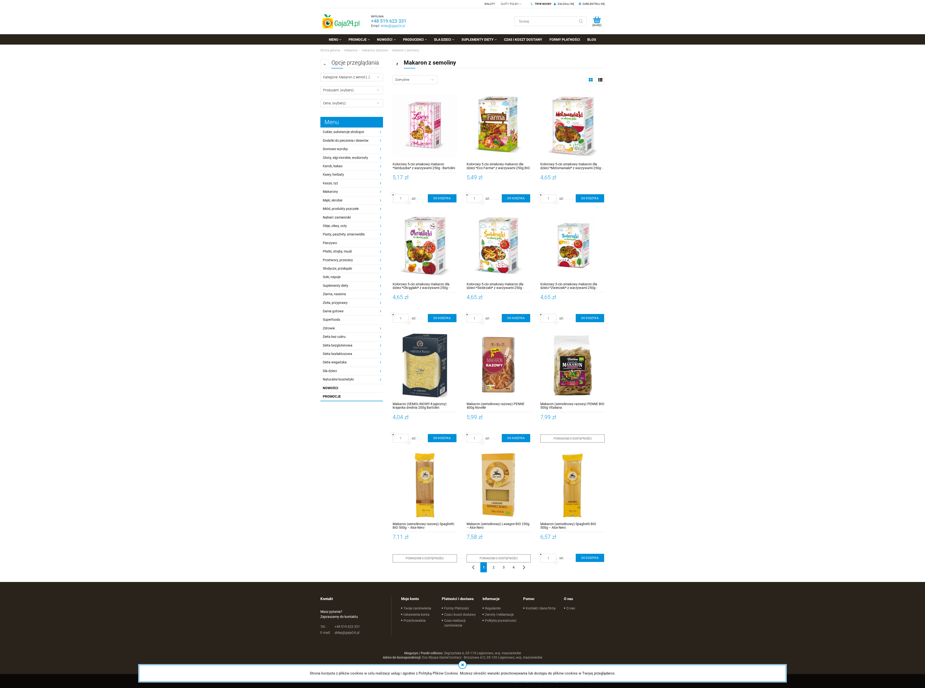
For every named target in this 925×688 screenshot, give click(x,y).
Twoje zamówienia (417, 608)
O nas (570, 608)
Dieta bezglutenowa (337, 345)
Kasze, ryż (330, 183)
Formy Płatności (456, 608)
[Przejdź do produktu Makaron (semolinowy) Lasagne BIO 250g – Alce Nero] (499, 485)
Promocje (332, 396)
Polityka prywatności (500, 620)
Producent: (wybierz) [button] (338, 90)
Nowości (330, 388)
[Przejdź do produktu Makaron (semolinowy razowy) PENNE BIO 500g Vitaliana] (572, 365)
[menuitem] (335, 39)
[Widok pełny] (600, 79)
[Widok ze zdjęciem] (590, 79)
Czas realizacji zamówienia (454, 623)
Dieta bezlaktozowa (337, 354)
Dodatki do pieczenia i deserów (346, 140)
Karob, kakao (333, 166)
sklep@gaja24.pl (393, 26)
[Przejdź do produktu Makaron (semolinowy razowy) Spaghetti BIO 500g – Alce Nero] (425, 485)
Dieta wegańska (335, 362)
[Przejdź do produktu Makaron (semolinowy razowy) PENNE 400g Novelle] (499, 365)
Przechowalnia (414, 620)
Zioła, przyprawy (335, 303)
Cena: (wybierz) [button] (334, 103)
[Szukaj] (580, 21)
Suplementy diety (335, 285)
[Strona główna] (340, 21)
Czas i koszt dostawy (460, 614)
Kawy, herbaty (333, 174)
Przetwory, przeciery (338, 260)
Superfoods (331, 319)
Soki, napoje (332, 277)
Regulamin (493, 608)
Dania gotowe (333, 311)
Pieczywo (330, 243)
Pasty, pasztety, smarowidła (344, 234)
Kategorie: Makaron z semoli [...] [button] (346, 77)
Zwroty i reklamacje (499, 614)
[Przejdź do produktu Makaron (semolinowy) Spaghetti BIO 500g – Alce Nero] (572, 485)
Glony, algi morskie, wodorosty (345, 158)
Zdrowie (329, 328)
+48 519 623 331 (388, 21)
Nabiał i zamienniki (337, 217)
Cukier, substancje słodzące (343, 132)
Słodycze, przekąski (337, 268)
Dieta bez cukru (334, 337)
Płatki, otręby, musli (337, 251)
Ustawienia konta (416, 614)
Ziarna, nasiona (334, 294)
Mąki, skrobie (332, 200)
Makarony (330, 192)
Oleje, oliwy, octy (335, 226)
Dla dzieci (330, 371)
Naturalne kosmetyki (338, 379)
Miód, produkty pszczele (341, 209)
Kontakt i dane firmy (541, 608)
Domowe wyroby (335, 149)
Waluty (489, 4)
